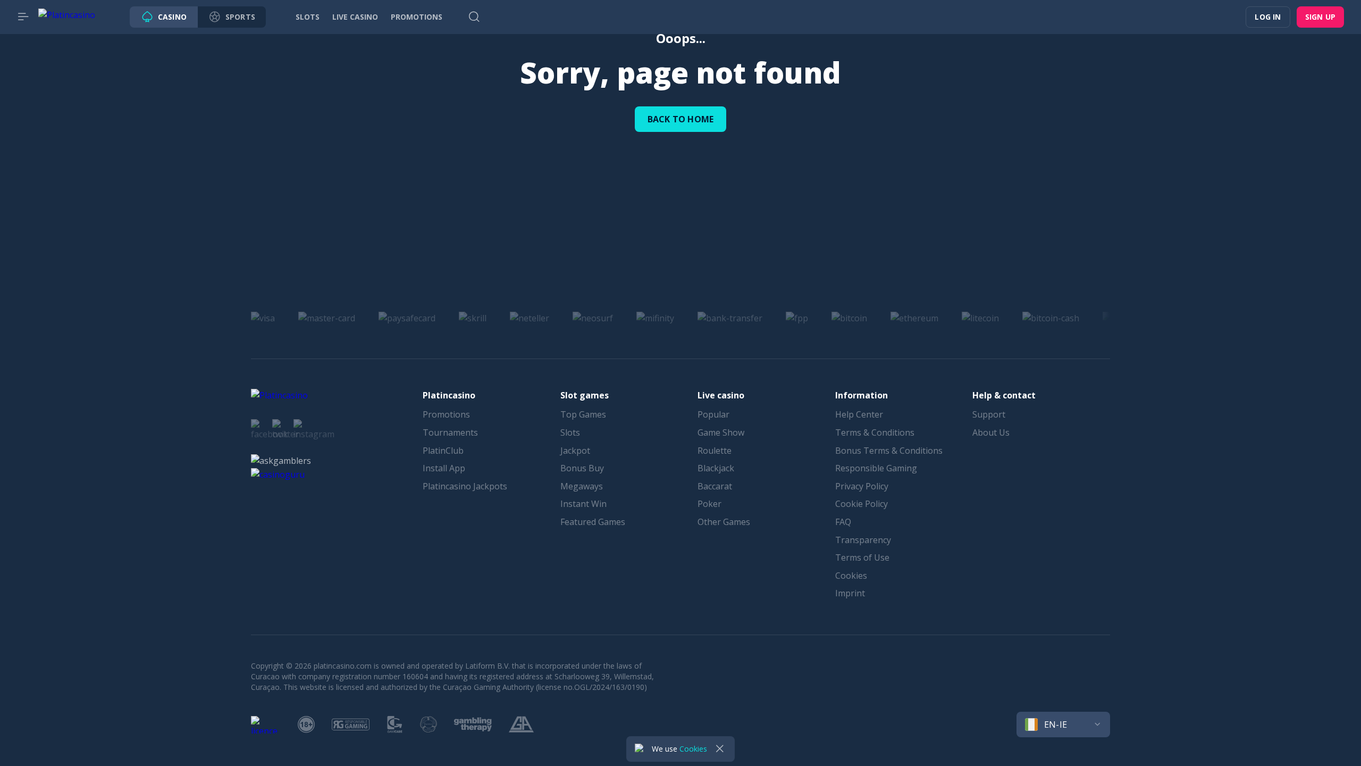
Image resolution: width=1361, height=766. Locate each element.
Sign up (1320, 17)
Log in (1268, 17)
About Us (991, 432)
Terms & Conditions (874, 432)
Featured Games (592, 522)
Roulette (715, 450)
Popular (713, 414)
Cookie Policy (861, 504)
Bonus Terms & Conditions (889, 450)
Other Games (724, 522)
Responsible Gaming (876, 468)
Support (988, 414)
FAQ (843, 522)
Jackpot (575, 450)
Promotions (446, 414)
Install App (444, 468)
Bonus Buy (582, 468)
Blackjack (716, 468)
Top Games (583, 414)
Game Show (721, 432)
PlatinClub (443, 450)
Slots (570, 432)
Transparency (863, 540)
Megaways (581, 486)
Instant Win (583, 504)
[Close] (719, 749)
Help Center (859, 414)
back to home (680, 119)
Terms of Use (862, 557)
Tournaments (450, 432)
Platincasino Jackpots (465, 486)
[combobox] (1063, 724)
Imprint (850, 593)
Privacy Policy (861, 486)
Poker (709, 504)
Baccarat (715, 486)
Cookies (851, 575)
